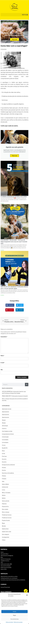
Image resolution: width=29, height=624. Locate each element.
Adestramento (5, 411)
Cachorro (4, 428)
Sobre (2, 552)
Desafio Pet (4, 448)
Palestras (4, 503)
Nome (2, 355)
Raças (3, 523)
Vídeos (3, 540)
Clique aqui (14, 39)
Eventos (4, 470)
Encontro (4, 459)
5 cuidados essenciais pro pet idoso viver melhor (14, 196)
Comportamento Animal (8, 434)
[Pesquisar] (26, 384)
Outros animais (5, 501)
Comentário (4, 336)
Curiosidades (5, 439)
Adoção (4, 420)
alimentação (5, 425)
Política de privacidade (18, 622)
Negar (14, 615)
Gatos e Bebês (5, 484)
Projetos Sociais (6, 520)
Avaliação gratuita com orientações (9, 578)
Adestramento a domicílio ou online (9, 576)
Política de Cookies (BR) (6, 564)
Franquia (4, 478)
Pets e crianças (5, 512)
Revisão (4, 526)
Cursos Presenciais (5, 587)
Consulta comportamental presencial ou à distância (13, 580)
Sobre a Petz (4, 569)
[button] (27, 595)
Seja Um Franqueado (6, 559)
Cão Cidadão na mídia (7, 431)
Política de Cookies (9, 622)
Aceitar (14, 611)
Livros (3, 489)
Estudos (4, 467)
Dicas (3, 450)
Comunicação (5, 436)
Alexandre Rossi (4, 554)
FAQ (2, 562)
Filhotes (4, 475)
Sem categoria (5, 534)
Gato (3, 481)
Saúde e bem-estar (6, 531)
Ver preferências (15, 619)
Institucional (5, 487)
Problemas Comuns (6, 515)
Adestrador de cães (6, 409)
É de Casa (4, 456)
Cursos (3, 445)
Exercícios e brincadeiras (8, 473)
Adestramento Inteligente (7, 555)
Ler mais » (2, 203)
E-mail (3, 362)
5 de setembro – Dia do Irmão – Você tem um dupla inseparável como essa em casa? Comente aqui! (14, 241)
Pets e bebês (5, 509)
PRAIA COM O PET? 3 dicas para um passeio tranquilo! (15, 396)
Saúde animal (5, 528)
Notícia (3, 495)
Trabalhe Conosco (5, 560)
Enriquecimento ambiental (8, 464)
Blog (2, 557)
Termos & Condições (6, 565)
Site (2, 369)
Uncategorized (5, 537)
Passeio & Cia (5, 506)
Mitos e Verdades (6, 492)
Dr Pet (3, 453)
